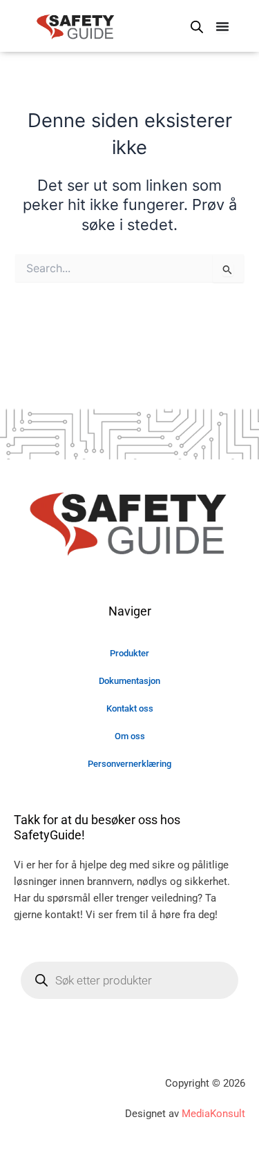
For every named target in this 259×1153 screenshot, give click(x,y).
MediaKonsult (213, 1113)
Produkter (129, 653)
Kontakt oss (129, 708)
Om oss (130, 736)
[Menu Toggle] (222, 26)
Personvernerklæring (129, 764)
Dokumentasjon (129, 681)
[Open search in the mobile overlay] (197, 27)
